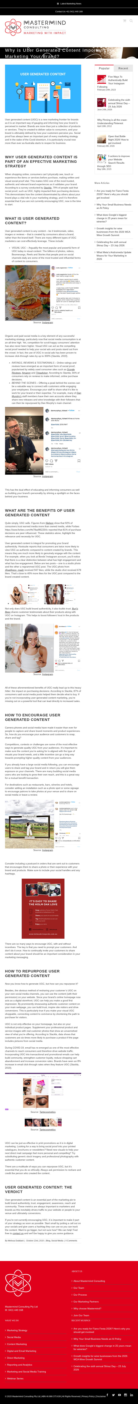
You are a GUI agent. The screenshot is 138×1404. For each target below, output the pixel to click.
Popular (104, 68)
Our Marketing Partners (86, 1301)
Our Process (80, 1294)
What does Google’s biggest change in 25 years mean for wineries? (112, 218)
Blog (48, 1241)
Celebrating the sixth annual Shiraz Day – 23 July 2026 (119, 103)
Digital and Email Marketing (21, 1351)
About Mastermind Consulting (89, 1281)
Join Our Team (81, 1315)
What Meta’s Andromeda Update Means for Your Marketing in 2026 (114, 255)
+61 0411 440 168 (74, 11)
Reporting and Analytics (19, 1364)
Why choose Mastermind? (87, 1308)
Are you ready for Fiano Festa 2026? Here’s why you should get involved (113, 194)
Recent (123, 68)
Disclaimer (101, 1396)
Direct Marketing (16, 1358)
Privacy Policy (88, 1396)
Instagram (47, 322)
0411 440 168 (15, 1310)
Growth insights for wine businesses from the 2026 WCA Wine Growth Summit (113, 231)
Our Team (79, 1288)
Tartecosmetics (48, 1112)
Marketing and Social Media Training (26, 1371)
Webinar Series (15, 1378)
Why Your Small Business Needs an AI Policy (97, 1339)
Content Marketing (17, 1344)
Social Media (57, 1241)
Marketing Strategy (17, 1330)
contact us (18, 1233)
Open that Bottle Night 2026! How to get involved (118, 139)
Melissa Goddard (16, 1241)
